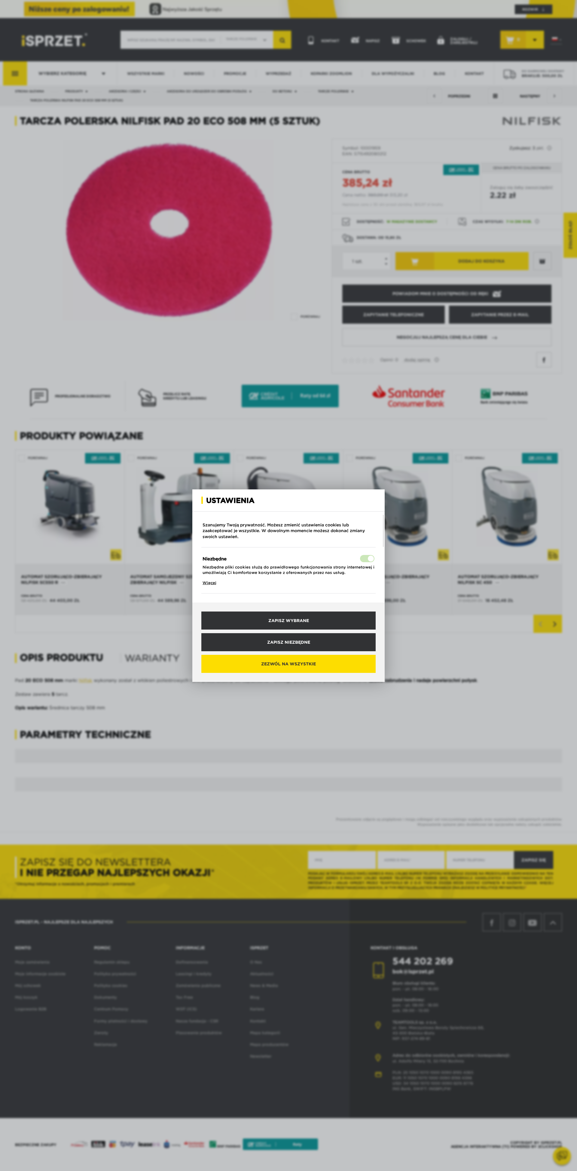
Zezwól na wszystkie (288, 664)
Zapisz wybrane (288, 620)
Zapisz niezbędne (288, 642)
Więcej (209, 582)
